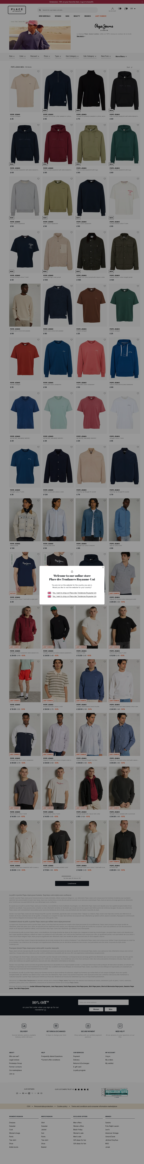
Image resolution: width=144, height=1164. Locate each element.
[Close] (103, 567)
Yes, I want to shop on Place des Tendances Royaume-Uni (74, 593)
